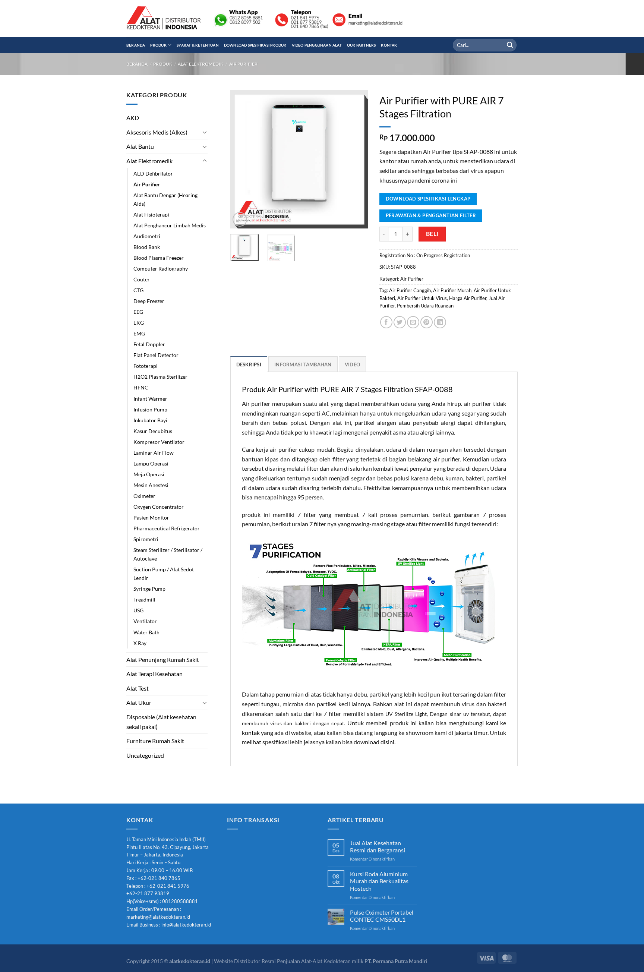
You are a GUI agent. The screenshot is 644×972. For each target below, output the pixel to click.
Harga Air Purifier (467, 298)
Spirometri (145, 539)
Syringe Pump (149, 589)
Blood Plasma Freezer (158, 258)
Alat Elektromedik (200, 64)
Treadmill (144, 599)
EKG (138, 322)
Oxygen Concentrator (158, 507)
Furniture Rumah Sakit (155, 740)
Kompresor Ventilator (158, 442)
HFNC (140, 387)
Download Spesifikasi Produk (255, 45)
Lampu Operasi (150, 463)
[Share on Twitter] (400, 322)
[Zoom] (240, 219)
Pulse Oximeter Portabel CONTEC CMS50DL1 (381, 916)
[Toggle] (205, 131)
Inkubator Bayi (150, 420)
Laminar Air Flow (153, 452)
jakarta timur (470, 732)
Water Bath (146, 632)
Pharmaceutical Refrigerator (166, 528)
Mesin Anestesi (150, 485)
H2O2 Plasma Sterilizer (160, 376)
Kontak (389, 45)
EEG (138, 312)
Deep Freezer (148, 301)
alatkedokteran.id (189, 961)
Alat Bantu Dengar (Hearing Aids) (165, 199)
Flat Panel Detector (156, 355)
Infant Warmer (150, 398)
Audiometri (146, 236)
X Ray (139, 643)
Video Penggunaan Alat (317, 45)
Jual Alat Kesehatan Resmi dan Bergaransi (377, 846)
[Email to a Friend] (413, 322)
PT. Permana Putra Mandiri (395, 961)
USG (138, 610)
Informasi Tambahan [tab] (303, 364)
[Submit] (509, 45)
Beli (432, 233)
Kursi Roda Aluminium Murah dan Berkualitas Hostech (379, 880)
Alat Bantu (140, 146)
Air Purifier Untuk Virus (422, 298)
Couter (141, 279)
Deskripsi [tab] (248, 364)
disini (387, 741)
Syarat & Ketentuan (198, 45)
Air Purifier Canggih (410, 290)
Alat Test (137, 688)
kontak (251, 732)
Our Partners (361, 45)
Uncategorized (145, 755)
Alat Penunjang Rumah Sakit (162, 659)
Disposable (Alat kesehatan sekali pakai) (161, 721)
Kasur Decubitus (152, 431)
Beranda (135, 45)
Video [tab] (352, 364)
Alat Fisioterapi (151, 214)
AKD (132, 117)
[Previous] (242, 159)
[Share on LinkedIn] (440, 322)
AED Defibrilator (153, 173)
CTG (138, 290)
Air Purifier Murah (452, 290)
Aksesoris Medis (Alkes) (156, 132)
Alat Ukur (138, 702)
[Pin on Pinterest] (426, 322)
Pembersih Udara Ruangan (425, 306)
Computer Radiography (160, 268)
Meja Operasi (148, 474)
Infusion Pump (150, 409)
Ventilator (145, 621)
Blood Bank (146, 247)
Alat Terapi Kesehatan (154, 673)
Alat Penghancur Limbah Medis (169, 225)
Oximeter (144, 496)
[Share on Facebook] (386, 322)
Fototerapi (145, 366)
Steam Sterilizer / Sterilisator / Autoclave (167, 554)
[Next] (356, 159)
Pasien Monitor (151, 517)
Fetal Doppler (149, 344)
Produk (158, 45)
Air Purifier (243, 64)
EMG (139, 333)
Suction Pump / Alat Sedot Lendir (163, 573)
